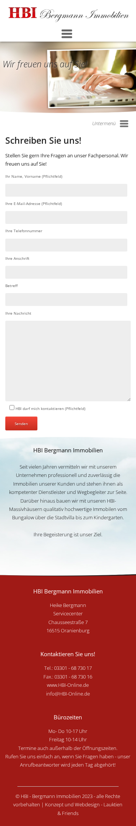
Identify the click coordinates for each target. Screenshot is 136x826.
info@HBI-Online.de (68, 693)
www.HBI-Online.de (68, 685)
